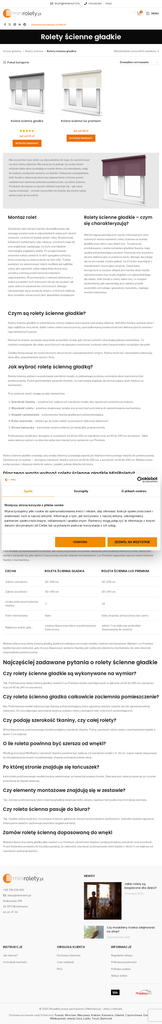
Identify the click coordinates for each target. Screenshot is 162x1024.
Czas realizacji (65, 962)
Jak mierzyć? (10, 955)
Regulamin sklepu (122, 955)
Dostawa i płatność (69, 955)
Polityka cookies (121, 969)
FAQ (59, 969)
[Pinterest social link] (14, 24)
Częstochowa (133, 1015)
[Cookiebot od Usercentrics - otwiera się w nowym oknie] (140, 479)
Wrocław (70, 1015)
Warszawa (83, 1015)
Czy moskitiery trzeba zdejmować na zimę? (131, 929)
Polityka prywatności (124, 962)
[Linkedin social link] (19, 24)
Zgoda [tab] (28, 491)
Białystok (106, 1018)
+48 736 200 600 (13, 889)
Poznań (59, 1015)
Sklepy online (119, 975)
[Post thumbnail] (103, 901)
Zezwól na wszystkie (132, 542)
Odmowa (80, 542)
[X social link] (9, 24)
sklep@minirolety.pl (19, 895)
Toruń (95, 1018)
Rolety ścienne (34, 51)
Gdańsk (119, 1015)
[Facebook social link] (5, 24)
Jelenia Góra (74, 1018)
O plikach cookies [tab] (134, 491)
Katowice (107, 1015)
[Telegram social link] (24, 24)
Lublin (86, 1018)
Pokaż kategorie (18, 62)
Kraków (95, 1015)
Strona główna (12, 51)
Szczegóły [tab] (81, 491)
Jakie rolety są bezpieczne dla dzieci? (140, 886)
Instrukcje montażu (15, 962)
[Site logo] (22, 13)
